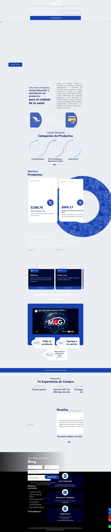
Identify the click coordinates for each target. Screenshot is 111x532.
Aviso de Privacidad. (45, 484)
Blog (66, 9)
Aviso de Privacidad (34, 528)
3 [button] (45, 164)
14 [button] (71, 164)
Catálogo (50, 9)
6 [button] (51, 164)
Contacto (54, 13)
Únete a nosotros (72, 13)
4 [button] (47, 164)
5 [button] (49, 164)
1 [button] (40, 164)
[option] (55, 50)
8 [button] (57, 164)
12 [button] (66, 164)
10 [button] (62, 164)
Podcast (58, 9)
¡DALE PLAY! (15, 65)
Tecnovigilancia (37, 13)
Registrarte (52, 477)
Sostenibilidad (76, 9)
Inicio (32, 9)
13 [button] (68, 164)
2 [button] (42, 164)
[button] (5, 50)
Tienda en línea (55, 18)
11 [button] (64, 164)
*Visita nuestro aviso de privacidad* (56, 370)
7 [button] (54, 164)
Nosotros (41, 9)
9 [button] (59, 164)
